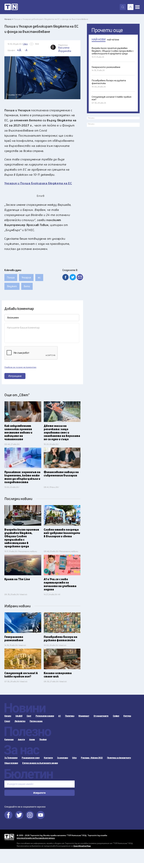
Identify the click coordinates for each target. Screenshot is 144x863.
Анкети (21, 739)
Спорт (7, 721)
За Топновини (10, 758)
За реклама (62, 758)
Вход (130, 7)
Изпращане (15, 376)
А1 (59, 716)
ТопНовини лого (11, 7)
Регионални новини (45, 716)
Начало (7, 716)
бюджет (12, 286)
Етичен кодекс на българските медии (40, 763)
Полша (11, 277)
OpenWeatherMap (82, 846)
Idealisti (18, 716)
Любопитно (20, 721)
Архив (32, 739)
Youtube (41, 815)
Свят (29, 716)
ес (39, 277)
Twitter (19, 815)
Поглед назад (36, 721)
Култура (127, 716)
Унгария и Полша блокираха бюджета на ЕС (38, 183)
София (116, 716)
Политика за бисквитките (119, 758)
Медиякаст (83, 716)
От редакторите (101, 716)
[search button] (123, 7)
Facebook (8, 815)
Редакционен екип (31, 758)
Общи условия (11, 763)
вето (27, 286)
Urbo (74, 758)
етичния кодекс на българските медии (36, 838)
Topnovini (9, 837)
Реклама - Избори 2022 (92, 758)
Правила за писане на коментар (20, 367)
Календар (9, 739)
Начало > (8, 19)
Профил (43, 739)
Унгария (26, 277)
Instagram (30, 815)
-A (26, 50)
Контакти (48, 758)
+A (19, 50)
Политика (69, 716)
